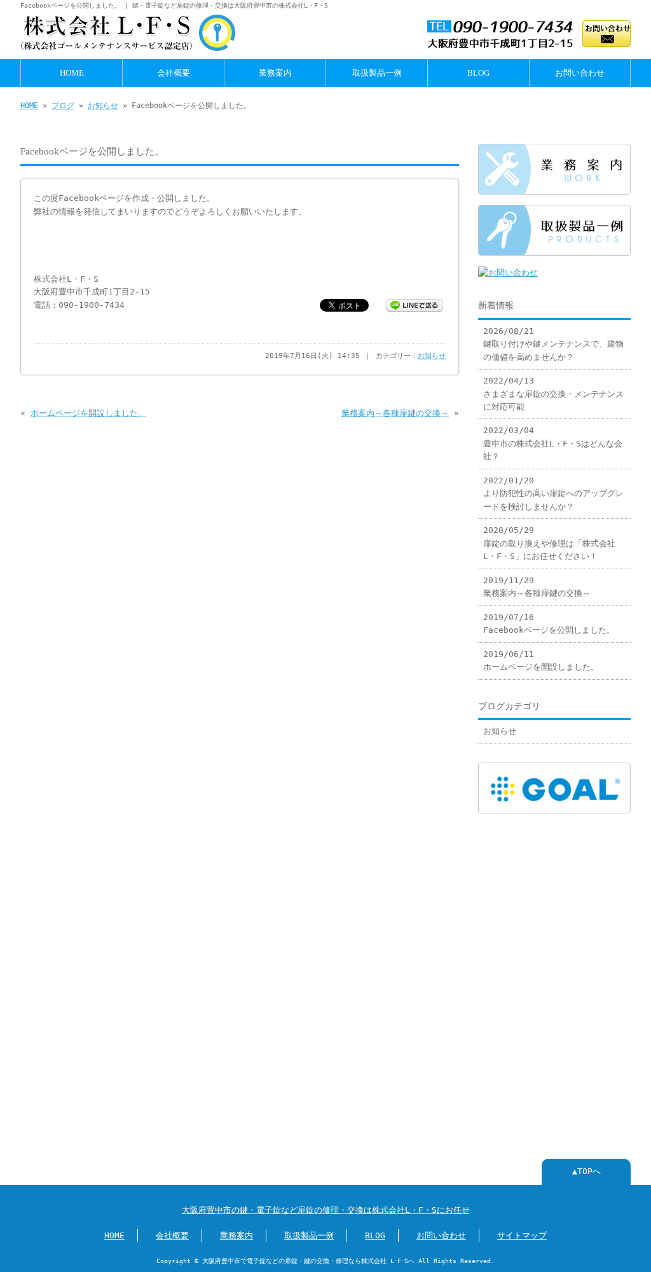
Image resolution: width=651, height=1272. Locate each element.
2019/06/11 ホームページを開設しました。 (541, 660)
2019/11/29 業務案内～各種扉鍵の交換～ (537, 587)
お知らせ (103, 105)
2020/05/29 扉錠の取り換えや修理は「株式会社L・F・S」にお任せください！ (549, 543)
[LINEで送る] (414, 304)
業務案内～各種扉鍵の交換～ (395, 413)
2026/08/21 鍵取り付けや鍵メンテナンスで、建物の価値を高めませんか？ (553, 344)
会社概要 (173, 73)
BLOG (478, 73)
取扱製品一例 (377, 73)
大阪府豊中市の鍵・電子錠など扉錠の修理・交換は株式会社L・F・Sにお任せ (326, 1210)
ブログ (62, 105)
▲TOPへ (586, 1171)
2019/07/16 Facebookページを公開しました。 (549, 623)
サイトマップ (522, 1235)
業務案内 (275, 73)
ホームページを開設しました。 (88, 413)
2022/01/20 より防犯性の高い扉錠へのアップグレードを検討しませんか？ (553, 493)
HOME (72, 73)
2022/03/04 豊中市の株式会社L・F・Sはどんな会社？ (552, 443)
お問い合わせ (580, 73)
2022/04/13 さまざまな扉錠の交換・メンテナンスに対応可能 (553, 393)
